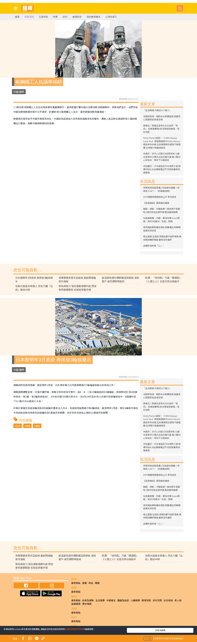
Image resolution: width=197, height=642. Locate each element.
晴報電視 (29, 17)
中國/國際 (18, 91)
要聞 (84, 583)
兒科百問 (157, 600)
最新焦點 (75, 583)
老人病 (178, 600)
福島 (38, 425)
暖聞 (97, 583)
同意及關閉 (160, 630)
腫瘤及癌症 (123, 600)
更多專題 (86, 603)
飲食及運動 (88, 600)
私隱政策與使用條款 (74, 629)
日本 (18, 425)
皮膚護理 (75, 603)
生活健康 (100, 600)
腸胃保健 (146, 600)
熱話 (91, 583)
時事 (55, 17)
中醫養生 (111, 600)
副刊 (65, 17)
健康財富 (77, 17)
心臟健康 (135, 600)
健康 (17, 17)
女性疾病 (168, 600)
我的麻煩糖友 (94, 17)
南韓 (28, 425)
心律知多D (111, 17)
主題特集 (43, 17)
